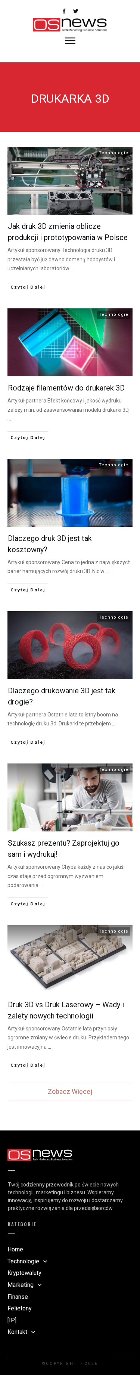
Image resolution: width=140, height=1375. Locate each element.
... (73, 268)
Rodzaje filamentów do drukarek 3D (66, 387)
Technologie (113, 152)
